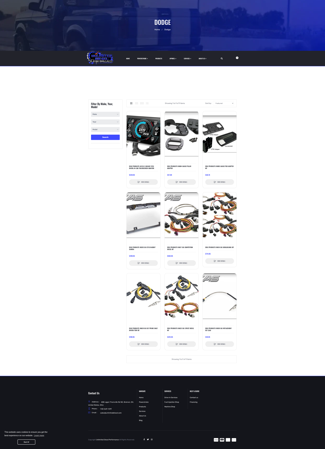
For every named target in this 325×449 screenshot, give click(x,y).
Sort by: (208, 103)
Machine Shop (169, 407)
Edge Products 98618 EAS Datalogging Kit (219, 247)
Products (142, 407)
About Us (142, 416)
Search (105, 137)
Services (142, 411)
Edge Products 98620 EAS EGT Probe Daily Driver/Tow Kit (143, 329)
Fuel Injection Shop (171, 402)
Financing (193, 402)
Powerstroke (144, 402)
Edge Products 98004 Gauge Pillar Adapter (179, 167)
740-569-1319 (106, 409)
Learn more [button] (39, 435)
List (147, 103)
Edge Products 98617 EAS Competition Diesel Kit (180, 248)
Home (157, 29)
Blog (140, 420)
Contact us (194, 397)
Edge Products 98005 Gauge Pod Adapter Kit (219, 167)
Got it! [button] (26, 442)
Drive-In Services (170, 397)
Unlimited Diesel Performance (107, 440)
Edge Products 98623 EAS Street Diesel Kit (180, 329)
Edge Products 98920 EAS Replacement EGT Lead (218, 329)
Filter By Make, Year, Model (102, 105)
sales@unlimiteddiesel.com (111, 413)
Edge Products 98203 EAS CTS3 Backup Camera (142, 248)
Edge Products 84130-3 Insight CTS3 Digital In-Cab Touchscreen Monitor (141, 167)
